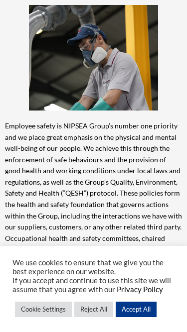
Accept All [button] (136, 309)
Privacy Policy (140, 289)
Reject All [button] (93, 309)
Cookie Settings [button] (43, 309)
